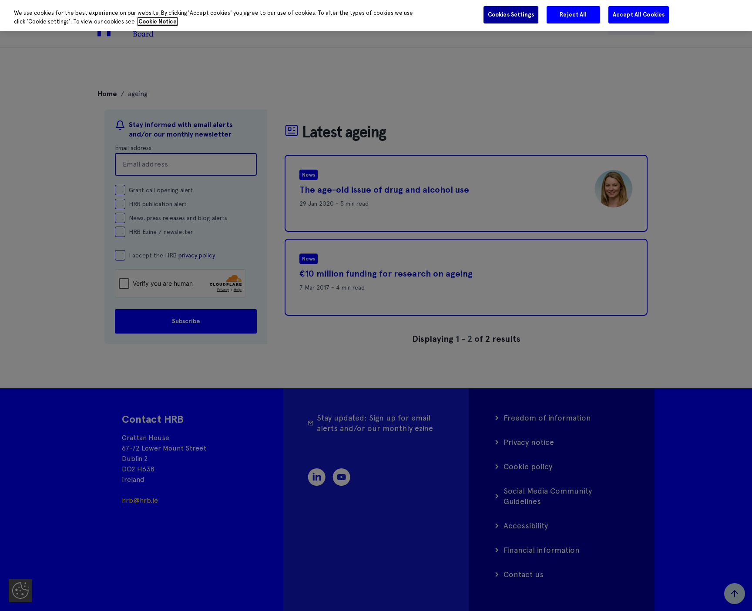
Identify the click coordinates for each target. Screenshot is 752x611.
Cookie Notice (157, 21)
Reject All (573, 14)
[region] (376, 15)
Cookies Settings (511, 14)
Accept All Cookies (639, 14)
